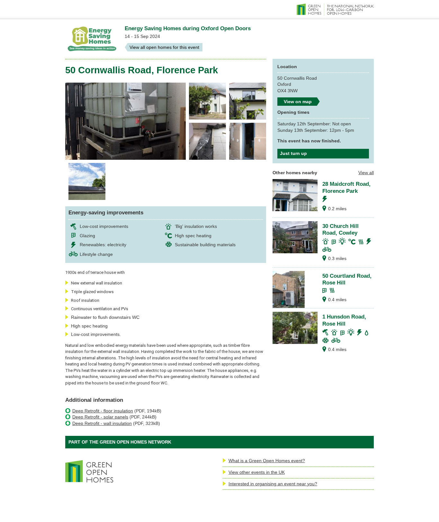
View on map (298, 101)
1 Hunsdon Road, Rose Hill (344, 320)
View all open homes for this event (164, 47)
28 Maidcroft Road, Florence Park (346, 187)
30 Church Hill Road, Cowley (340, 229)
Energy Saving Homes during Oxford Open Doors (188, 28)
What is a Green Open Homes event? (266, 460)
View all (366, 172)
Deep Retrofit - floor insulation (102, 410)
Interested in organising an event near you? (272, 483)
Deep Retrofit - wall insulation (102, 423)
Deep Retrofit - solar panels (100, 416)
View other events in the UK (256, 472)
